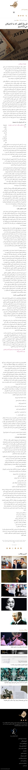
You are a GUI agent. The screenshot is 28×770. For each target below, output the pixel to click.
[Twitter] (21, 16)
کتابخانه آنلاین (24, 753)
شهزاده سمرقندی (22, 64)
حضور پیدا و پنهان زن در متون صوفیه (19, 647)
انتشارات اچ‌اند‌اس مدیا (14, 736)
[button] (14, 12)
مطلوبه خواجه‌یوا (12, 541)
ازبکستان (21, 540)
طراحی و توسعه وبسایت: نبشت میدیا (5, 768)
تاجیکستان (10, 540)
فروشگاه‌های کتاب (23, 743)
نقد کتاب (25, 766)
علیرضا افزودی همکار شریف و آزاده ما (19, 665)
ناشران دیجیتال (24, 756)
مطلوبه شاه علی (7, 541)
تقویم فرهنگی (24, 741)
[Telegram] (19, 16)
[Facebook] (23, 16)
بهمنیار (13, 540)
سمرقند (3, 540)
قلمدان (15, 20)
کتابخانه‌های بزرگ (23, 746)
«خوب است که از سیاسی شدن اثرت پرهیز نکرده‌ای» (15, 683)
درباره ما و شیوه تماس (22, 738)
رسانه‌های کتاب (24, 761)
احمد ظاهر (24, 540)
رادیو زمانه (6, 540)
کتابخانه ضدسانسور (23, 763)
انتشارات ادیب (17, 540)
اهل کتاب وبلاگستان (23, 758)
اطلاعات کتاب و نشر (23, 748)
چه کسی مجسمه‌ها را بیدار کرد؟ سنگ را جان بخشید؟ (15, 700)
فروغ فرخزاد (17, 541)
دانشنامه (25, 751)
